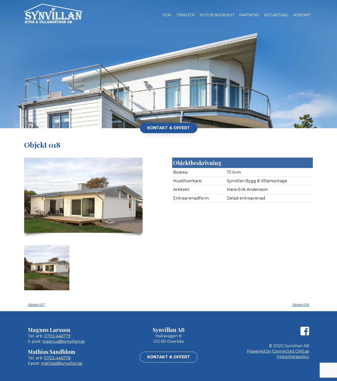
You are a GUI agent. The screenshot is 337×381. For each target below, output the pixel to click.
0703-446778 (57, 358)
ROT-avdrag (276, 15)
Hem (166, 15)
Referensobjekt (217, 15)
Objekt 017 (36, 305)
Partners (249, 15)
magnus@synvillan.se (63, 341)
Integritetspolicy (293, 356)
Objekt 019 (300, 305)
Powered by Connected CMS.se (278, 351)
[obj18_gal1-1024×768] (46, 267)
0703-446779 (57, 336)
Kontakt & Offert (168, 128)
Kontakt (301, 15)
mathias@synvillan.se (61, 363)
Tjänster (185, 15)
